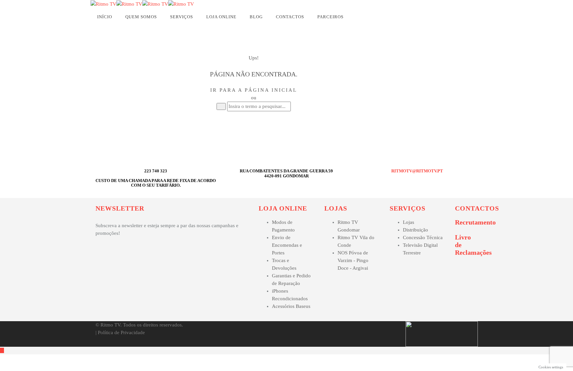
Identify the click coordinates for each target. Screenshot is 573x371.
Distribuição (415, 229)
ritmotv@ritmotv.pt (417, 170)
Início (104, 16)
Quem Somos (141, 16)
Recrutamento (475, 222)
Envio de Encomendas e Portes (287, 245)
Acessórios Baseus (291, 306)
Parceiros (330, 16)
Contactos (290, 16)
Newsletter (120, 208)
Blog (256, 16)
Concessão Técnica (423, 237)
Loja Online (221, 16)
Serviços (181, 16)
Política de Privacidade (121, 332)
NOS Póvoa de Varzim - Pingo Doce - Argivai (353, 260)
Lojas (335, 208)
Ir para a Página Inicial (253, 90)
